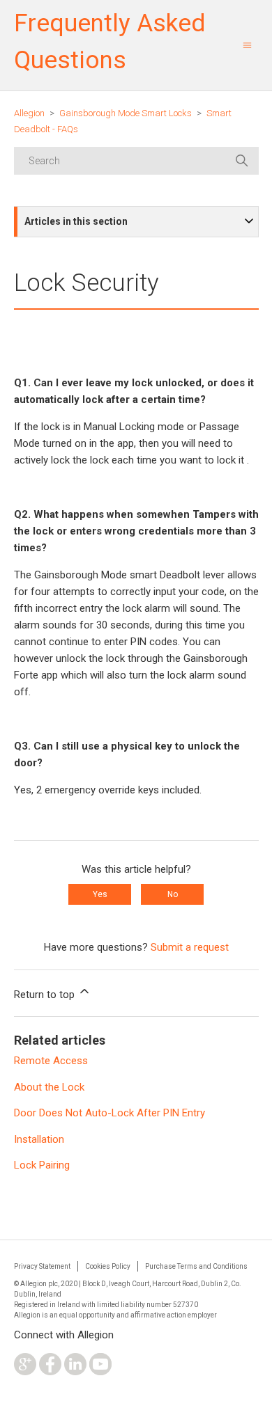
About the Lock (49, 1087)
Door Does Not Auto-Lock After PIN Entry (109, 1113)
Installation (39, 1139)
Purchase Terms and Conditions (196, 1266)
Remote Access (51, 1060)
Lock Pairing (42, 1165)
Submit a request (190, 947)
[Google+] (25, 1372)
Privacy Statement (42, 1266)
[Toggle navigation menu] (247, 46)
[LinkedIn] (75, 1372)
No (172, 894)
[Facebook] (50, 1372)
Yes (100, 894)
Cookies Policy (107, 1266)
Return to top (45, 994)
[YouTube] (100, 1372)
